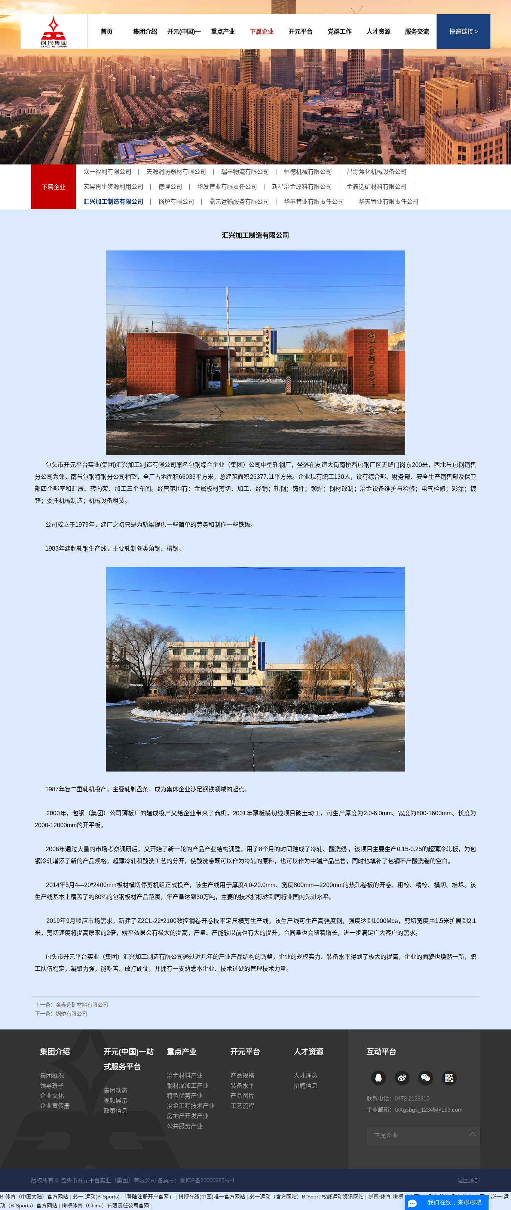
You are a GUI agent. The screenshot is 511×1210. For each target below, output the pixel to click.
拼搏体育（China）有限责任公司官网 (105, 1206)
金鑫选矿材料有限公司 (377, 187)
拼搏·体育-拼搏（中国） (396, 1197)
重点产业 (223, 31)
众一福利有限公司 (107, 172)
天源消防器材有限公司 (176, 172)
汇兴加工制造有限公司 (113, 201)
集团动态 (116, 1090)
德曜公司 (170, 187)
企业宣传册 (55, 1106)
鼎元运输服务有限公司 (239, 201)
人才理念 (306, 1075)
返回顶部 (469, 1180)
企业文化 (52, 1096)
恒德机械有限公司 (308, 172)
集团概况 (52, 1075)
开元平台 (301, 31)
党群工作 (340, 31)
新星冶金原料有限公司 (302, 187)
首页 (107, 31)
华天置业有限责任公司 (389, 201)
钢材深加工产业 (188, 1086)
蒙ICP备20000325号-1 (207, 1180)
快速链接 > (463, 31)
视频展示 (116, 1100)
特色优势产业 (185, 1096)
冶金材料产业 (185, 1075)
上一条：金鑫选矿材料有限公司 (71, 1005)
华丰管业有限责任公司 (314, 201)
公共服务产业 (185, 1126)
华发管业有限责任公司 (227, 187)
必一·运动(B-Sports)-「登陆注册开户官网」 (123, 1197)
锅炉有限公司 (176, 201)
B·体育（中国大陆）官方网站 (34, 1197)
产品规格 (242, 1075)
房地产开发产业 (188, 1116)
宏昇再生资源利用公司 (113, 187)
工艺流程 (242, 1106)
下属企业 (262, 31)
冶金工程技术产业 (191, 1106)
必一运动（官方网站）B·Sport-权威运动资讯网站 (307, 1197)
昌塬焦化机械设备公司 (377, 172)
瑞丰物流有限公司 (245, 172)
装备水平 (242, 1086)
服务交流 (417, 31)
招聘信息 (306, 1086)
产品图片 (242, 1096)
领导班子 (52, 1086)
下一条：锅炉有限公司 (61, 1014)
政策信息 (116, 1111)
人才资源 (379, 31)
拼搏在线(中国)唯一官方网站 (211, 1197)
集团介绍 (145, 31)
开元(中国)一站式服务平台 (184, 38)
